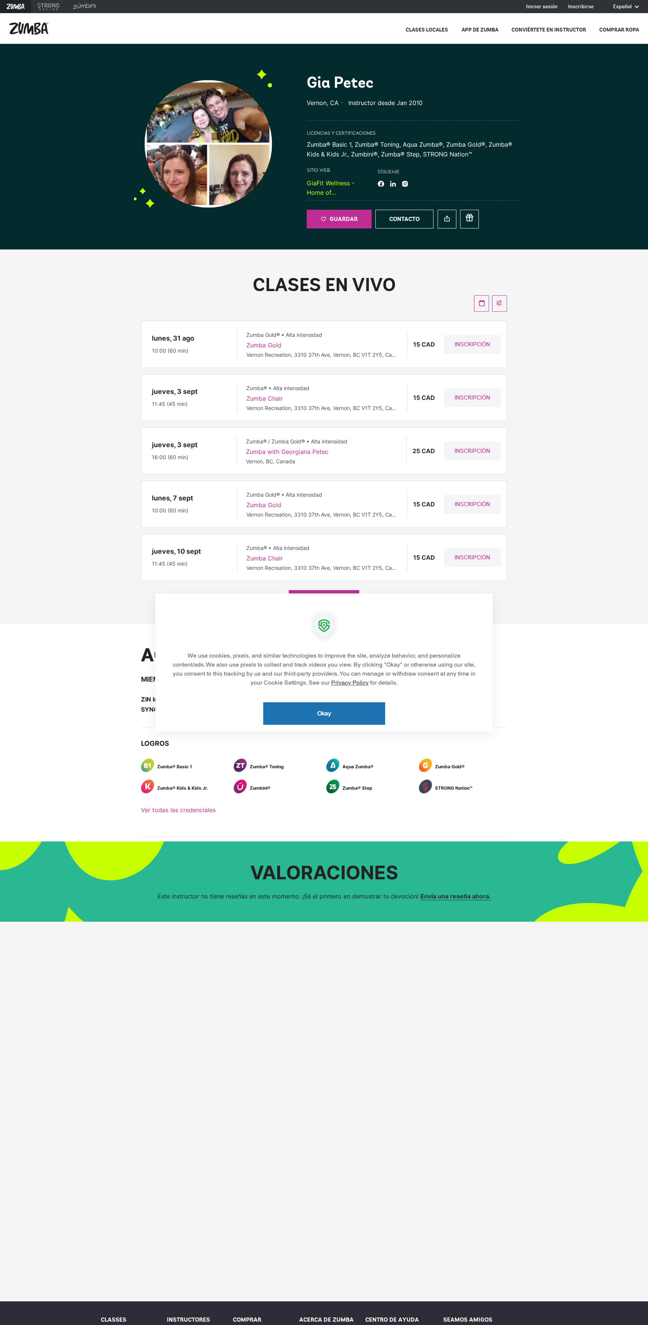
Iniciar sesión (542, 7)
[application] (324, 662)
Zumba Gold (263, 345)
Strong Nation (48, 6)
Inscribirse (581, 7)
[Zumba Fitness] (28, 28)
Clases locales (427, 30)
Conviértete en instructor (549, 30)
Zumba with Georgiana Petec (287, 451)
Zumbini (85, 6)
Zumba (15, 6)
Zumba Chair (264, 398)
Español (623, 7)
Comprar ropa (619, 30)
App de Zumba (480, 30)
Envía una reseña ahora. (455, 896)
